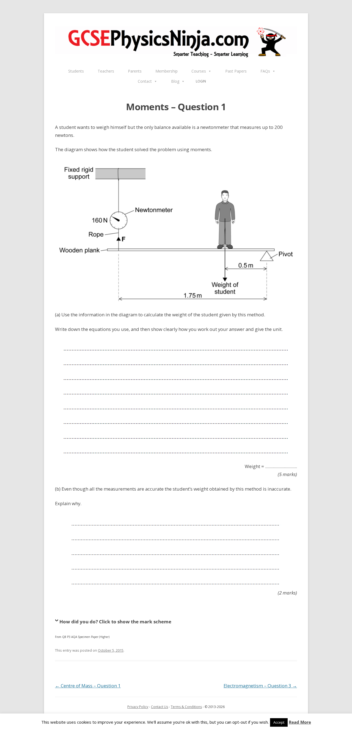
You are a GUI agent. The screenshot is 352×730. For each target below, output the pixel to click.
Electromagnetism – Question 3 (260, 685)
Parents (135, 71)
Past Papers (236, 71)
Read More (300, 722)
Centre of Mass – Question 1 (88, 685)
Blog (175, 81)
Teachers (106, 71)
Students (76, 71)
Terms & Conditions (186, 706)
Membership (166, 71)
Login (201, 81)
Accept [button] (278, 722)
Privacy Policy (137, 706)
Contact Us (159, 706)
